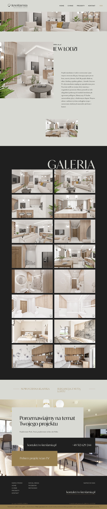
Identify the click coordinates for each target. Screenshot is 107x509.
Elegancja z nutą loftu (69, 390)
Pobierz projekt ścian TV (34, 458)
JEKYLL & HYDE (89, 504)
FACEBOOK (32, 485)
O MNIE (70, 6)
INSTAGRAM (32, 488)
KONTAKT (91, 6)
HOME (61, 6)
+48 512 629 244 (81, 445)
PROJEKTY (81, 6)
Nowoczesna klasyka (35, 389)
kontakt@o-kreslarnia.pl (41, 445)
